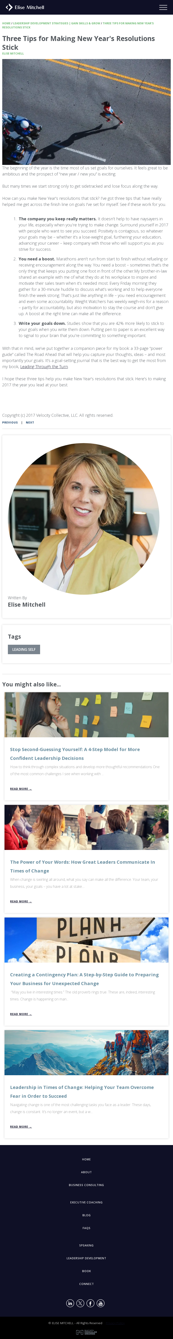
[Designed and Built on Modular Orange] (86, 1332)
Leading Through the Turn (44, 366)
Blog (86, 1215)
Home (6, 23)
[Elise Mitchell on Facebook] (90, 1304)
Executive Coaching (86, 1202)
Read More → (21, 789)
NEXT (30, 422)
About (86, 1172)
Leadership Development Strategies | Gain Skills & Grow (56, 23)
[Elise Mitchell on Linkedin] (70, 1304)
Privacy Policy (115, 1323)
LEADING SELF (24, 649)
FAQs (87, 1228)
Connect (86, 1284)
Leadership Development (86, 1258)
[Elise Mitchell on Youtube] (101, 1304)
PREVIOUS (10, 422)
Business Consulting (86, 1185)
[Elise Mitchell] (23, 6)
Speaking (86, 1245)
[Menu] (166, 7)
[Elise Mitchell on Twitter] (80, 1304)
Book (86, 1271)
